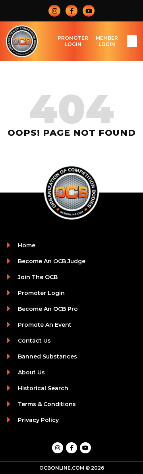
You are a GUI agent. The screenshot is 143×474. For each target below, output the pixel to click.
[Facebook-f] (71, 11)
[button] (132, 41)
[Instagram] (54, 11)
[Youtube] (89, 11)
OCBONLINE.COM (61, 468)
